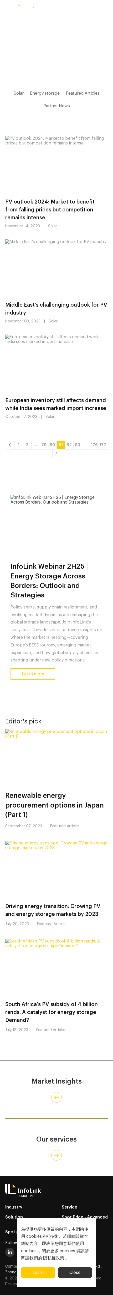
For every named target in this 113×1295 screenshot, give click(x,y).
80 (52, 445)
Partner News (56, 106)
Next (56, 453)
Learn (38, 1272)
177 (102, 445)
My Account (86, 9)
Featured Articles (83, 93)
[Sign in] (106, 9)
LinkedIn (9, 1252)
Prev (10, 445)
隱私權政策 (53, 1258)
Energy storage (45, 93)
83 (77, 445)
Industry (13, 1207)
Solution (14, 1217)
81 (61, 445)
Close (74, 1272)
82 (69, 445)
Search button (67, 9)
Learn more (33, 674)
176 (94, 445)
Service (69, 1207)
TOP (103, 1285)
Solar (19, 93)
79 (44, 445)
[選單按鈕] (7, 9)
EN (52, 9)
